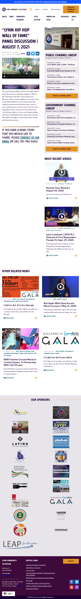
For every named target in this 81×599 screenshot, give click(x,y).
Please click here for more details (55, 2)
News (11, 17)
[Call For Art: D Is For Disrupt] (20, 286)
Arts (18, 54)
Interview (67, 228)
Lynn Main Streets (32, 589)
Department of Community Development (40, 578)
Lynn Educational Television (36, 565)
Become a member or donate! (71, 9)
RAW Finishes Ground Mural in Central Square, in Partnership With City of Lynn (20, 362)
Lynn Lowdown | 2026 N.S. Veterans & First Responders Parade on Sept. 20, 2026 (61, 237)
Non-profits (24, 301)
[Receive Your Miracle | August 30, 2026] (62, 172)
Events (61, 228)
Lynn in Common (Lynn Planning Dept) (39, 586)
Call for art (21, 299)
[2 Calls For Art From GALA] (60, 339)
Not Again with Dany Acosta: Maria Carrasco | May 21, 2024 (60, 304)
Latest (37, 9)
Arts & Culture (25, 351)
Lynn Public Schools (33, 568)
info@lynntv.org (6, 575)
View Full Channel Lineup (62, 95)
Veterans (58, 230)
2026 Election (37, 18)
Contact (45, 9)
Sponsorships (55, 9)
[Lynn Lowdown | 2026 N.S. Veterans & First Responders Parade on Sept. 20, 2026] (62, 217)
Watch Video (53, 198)
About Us (74, 18)
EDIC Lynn (29, 580)
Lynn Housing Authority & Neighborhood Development (40, 574)
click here (19, 586)
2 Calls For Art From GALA (58, 357)
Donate (71, 561)
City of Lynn (30, 570)
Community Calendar (20, 18)
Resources (65, 17)
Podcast (62, 184)
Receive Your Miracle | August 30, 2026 (58, 189)
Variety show (62, 299)
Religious (68, 184)
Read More (10, 318)
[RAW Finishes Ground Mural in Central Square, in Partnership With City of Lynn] (20, 339)
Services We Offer (50, 18)
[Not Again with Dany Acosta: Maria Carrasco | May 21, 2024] (60, 286)
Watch (4, 17)
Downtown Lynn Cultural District (38, 583)
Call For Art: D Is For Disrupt (19, 305)
